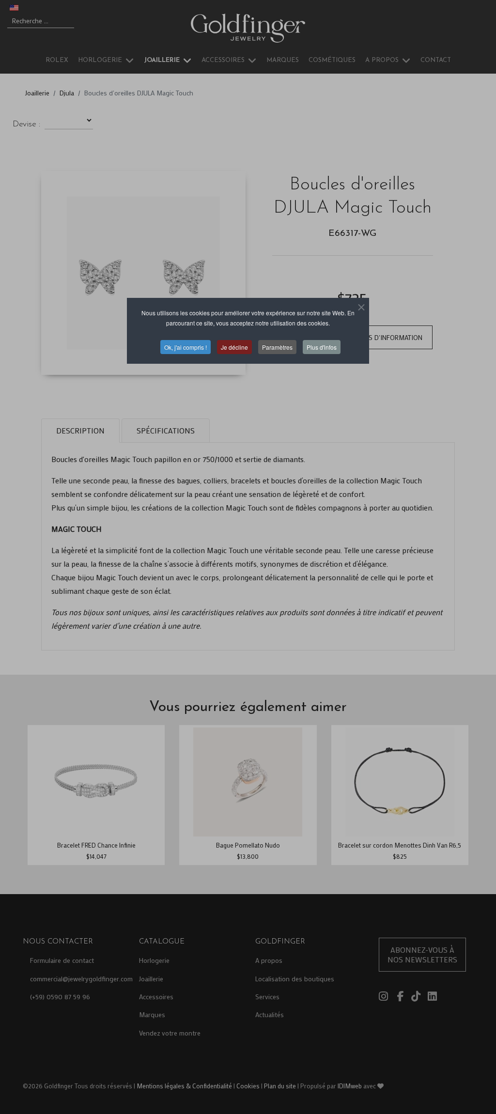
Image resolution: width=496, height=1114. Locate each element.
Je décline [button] (234, 347)
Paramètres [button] (277, 347)
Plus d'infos (322, 347)
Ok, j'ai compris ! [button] (185, 347)
